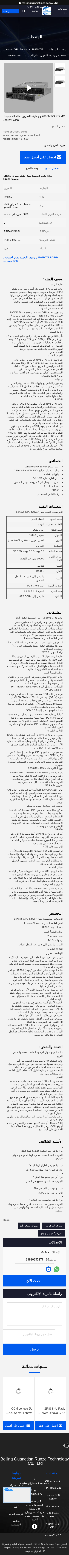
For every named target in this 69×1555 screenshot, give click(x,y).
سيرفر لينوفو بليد (29, 1225)
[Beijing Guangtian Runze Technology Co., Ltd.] (34, 1447)
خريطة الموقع (16, 1513)
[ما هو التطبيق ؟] (56, 1269)
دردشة (6, 11)
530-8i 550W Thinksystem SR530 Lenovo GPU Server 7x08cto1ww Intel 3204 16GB (19, 1411)
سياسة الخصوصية (16, 1523)
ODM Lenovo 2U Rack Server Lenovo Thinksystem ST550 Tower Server (52, 1411)
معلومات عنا (62, 11)
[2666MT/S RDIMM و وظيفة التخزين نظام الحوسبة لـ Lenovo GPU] (28, 88)
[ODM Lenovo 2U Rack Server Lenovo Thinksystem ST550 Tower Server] (50, 1391)
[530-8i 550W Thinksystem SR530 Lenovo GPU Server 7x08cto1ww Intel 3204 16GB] (18, 1391)
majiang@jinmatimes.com (36, 2)
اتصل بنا (48, 11)
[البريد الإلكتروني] (48, 1269)
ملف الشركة (16, 1485)
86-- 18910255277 (40, 6)
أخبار (16, 1506)
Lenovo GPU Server (16, 49)
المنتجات (53, 49)
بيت (64, 49)
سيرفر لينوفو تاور (53, 1225)
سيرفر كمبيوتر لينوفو (51, 1233)
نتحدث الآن (34, 1281)
